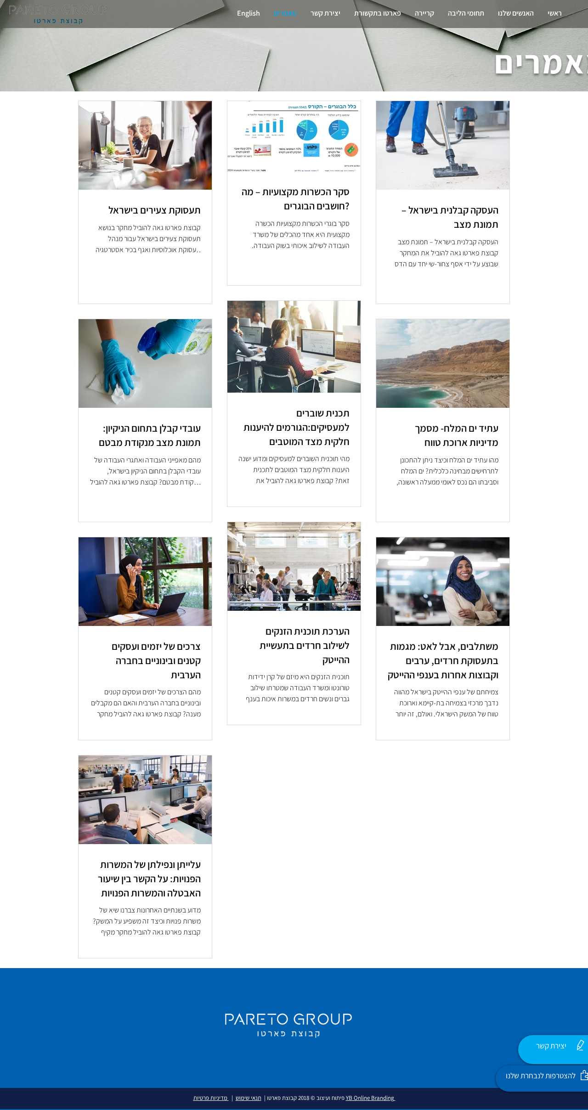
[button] (516, 13)
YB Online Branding (371, 1098)
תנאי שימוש (248, 1098)
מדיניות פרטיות (211, 1098)
